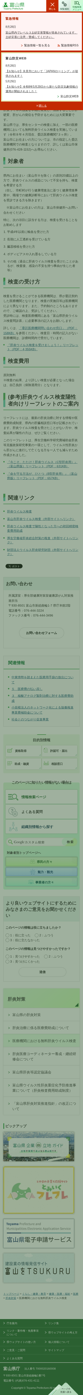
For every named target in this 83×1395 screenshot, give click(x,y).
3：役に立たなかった (25, 940)
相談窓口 (57, 763)
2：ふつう (46, 935)
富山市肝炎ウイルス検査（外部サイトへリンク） (41, 519)
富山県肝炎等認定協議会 (31, 1072)
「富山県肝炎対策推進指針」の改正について (44, 1106)
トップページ (11, 1293)
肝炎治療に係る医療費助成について (40, 1028)
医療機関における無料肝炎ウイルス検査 (44, 1041)
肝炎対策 (16, 999)
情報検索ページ (33, 797)
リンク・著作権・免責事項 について (23, 1332)
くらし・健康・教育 (34, 1293)
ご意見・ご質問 (16, 1350)
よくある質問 (32, 812)
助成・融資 (22, 763)
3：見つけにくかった (25, 961)
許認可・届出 (59, 750)
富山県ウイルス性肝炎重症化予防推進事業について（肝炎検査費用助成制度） (44, 1087)
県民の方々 (44, 861)
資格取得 (21, 750)
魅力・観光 (45, 871)
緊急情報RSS (70, 45)
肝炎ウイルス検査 (19, 511)
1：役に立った (20, 935)
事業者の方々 (44, 882)
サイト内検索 (10, 842)
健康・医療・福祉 (59, 1293)
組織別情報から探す (37, 827)
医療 (75, 1293)
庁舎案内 (12, 1323)
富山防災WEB (69, 96)
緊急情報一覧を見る (37, 45)
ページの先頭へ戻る (63, 1388)
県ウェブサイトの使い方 (21, 1342)
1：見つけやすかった (25, 956)
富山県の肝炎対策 (26, 1015)
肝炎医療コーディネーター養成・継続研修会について (44, 1056)
